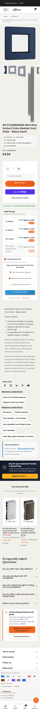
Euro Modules (9, 430)
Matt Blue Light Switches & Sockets (18, 436)
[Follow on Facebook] (5, 385)
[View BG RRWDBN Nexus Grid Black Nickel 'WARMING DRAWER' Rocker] (29, 512)
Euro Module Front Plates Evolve (17, 424)
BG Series (14, 16)
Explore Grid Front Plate (13, 402)
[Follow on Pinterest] (22, 385)
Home (5, 16)
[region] (20, 44)
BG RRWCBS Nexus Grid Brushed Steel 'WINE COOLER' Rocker (11, 530)
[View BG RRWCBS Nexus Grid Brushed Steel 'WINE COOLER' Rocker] (11, 512)
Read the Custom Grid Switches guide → (22, 629)
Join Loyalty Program (20, 292)
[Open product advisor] (36, 700)
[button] (20, 43)
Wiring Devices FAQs (26, 448)
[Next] (35, 44)
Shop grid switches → (22, 636)
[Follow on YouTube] (28, 385)
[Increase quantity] (18, 168)
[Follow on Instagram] (10, 385)
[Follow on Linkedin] (16, 385)
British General (21, 412)
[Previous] (5, 44)
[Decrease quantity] (7, 168)
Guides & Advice (11, 3)
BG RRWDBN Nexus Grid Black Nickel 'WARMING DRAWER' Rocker (28, 531)
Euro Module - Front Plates (14, 418)
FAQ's (21, 3)
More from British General (14, 397)
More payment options (20, 198)
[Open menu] (6, 9)
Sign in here (26, 298)
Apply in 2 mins (18, 476)
